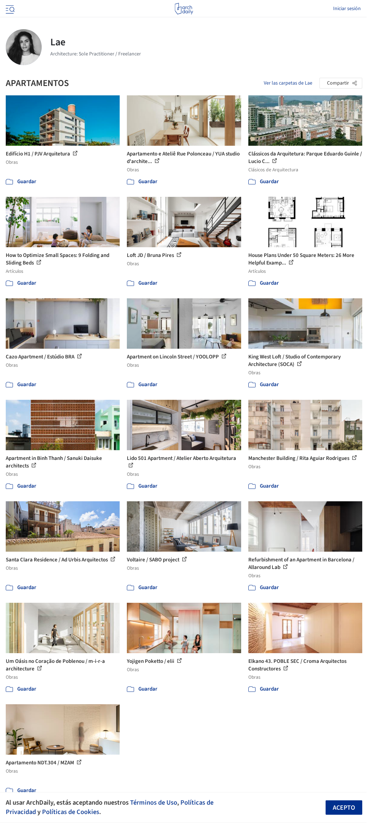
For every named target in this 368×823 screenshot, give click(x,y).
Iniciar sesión (347, 8)
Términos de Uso (153, 802)
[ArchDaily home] (184, 8)
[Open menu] (9, 9)
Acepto (344, 807)
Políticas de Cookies (70, 812)
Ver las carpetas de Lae (288, 83)
